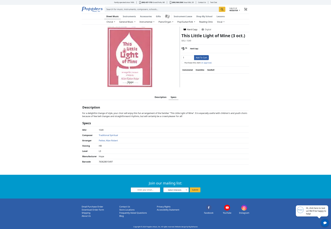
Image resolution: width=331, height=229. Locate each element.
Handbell (210, 70)
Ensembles (200, 70)
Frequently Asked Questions (133, 212)
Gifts (158, 16)
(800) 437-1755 (146, 2)
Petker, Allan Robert (108, 140)
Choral (110, 21)
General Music (126, 21)
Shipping (86, 212)
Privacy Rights (164, 206)
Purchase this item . (198, 62)
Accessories (146, 16)
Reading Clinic (206, 21)
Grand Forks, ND (159, 2)
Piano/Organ (165, 21)
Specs (173, 97)
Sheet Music (112, 16)
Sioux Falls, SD (188, 2)
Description (161, 97)
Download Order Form (93, 209)
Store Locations (127, 209)
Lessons (221, 16)
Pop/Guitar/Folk (185, 21)
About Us (86, 216)
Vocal (220, 21)
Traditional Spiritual (108, 135)
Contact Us (202, 2)
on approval (206, 62)
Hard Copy (191, 29)
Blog (121, 216)
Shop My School (204, 16)
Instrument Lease (183, 16)
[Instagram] (244, 208)
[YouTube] (227, 208)
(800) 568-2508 (177, 2)
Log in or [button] (234, 9)
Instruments (129, 16)
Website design (180, 227)
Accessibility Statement (168, 209)
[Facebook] (209, 208)
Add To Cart (201, 57)
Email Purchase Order (92, 206)
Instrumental (146, 21)
